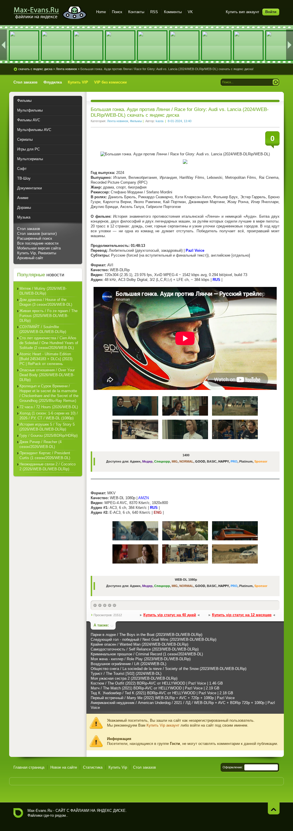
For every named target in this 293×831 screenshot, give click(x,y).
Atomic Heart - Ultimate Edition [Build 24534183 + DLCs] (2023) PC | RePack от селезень (45, 359)
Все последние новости (37, 243)
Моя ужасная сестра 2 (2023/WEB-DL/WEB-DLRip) (134, 678)
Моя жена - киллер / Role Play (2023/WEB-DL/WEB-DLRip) (141, 659)
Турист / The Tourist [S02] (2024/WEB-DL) (126, 673)
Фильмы (136, 121)
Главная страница (28, 767)
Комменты (173, 12)
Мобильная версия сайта (39, 248)
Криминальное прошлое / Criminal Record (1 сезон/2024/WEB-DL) (147, 654)
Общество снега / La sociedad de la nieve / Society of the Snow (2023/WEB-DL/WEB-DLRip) (168, 669)
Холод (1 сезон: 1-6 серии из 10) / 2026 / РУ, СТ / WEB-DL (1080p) (48, 415)
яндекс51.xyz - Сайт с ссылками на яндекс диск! (51, 13)
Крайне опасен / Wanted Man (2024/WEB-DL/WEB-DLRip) (139, 644)
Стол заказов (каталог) (37, 233)
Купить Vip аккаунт (162, 725)
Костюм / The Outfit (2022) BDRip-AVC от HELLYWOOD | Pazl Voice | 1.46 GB (157, 683)
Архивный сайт (30, 258)
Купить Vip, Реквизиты (36, 253)
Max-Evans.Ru (39, 810)
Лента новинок (117, 121)
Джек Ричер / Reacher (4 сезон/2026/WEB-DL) (40, 444)
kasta (159, 121)
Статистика (92, 767)
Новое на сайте (63, 767)
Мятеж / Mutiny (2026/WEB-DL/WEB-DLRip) (43, 290)
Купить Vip (117, 767)
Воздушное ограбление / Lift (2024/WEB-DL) (128, 664)
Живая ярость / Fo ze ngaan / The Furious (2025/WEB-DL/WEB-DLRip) (48, 316)
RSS (154, 12)
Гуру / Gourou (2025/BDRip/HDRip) (48, 435)
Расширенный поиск (34, 238)
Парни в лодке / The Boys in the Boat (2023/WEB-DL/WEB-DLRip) (146, 634)
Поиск (117, 12)
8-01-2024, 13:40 (179, 121)
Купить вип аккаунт (242, 12)
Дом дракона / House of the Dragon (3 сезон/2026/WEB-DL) (45, 302)
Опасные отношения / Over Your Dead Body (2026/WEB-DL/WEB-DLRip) (47, 375)
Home (101, 12)
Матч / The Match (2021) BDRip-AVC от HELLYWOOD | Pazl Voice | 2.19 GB (155, 688)
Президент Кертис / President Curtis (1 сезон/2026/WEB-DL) (44, 455)
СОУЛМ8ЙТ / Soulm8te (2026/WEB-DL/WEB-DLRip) (42, 329)
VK (190, 12)
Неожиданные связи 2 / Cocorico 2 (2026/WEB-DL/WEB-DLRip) (47, 466)
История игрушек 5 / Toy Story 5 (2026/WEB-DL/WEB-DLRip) (47, 426)
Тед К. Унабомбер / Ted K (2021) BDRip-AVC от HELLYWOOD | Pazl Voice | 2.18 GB (162, 693)
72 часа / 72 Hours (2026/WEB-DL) (48, 407)
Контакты (136, 12)
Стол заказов (28, 229)
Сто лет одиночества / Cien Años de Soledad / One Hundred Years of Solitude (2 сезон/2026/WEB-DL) (48, 343)
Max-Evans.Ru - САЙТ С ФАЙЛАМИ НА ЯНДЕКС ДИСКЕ (18, 813)
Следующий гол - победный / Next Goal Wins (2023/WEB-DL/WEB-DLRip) (153, 639)
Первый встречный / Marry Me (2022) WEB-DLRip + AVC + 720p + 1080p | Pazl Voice (163, 698)
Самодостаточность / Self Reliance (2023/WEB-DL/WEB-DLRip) (145, 649)
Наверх (274, 808)
